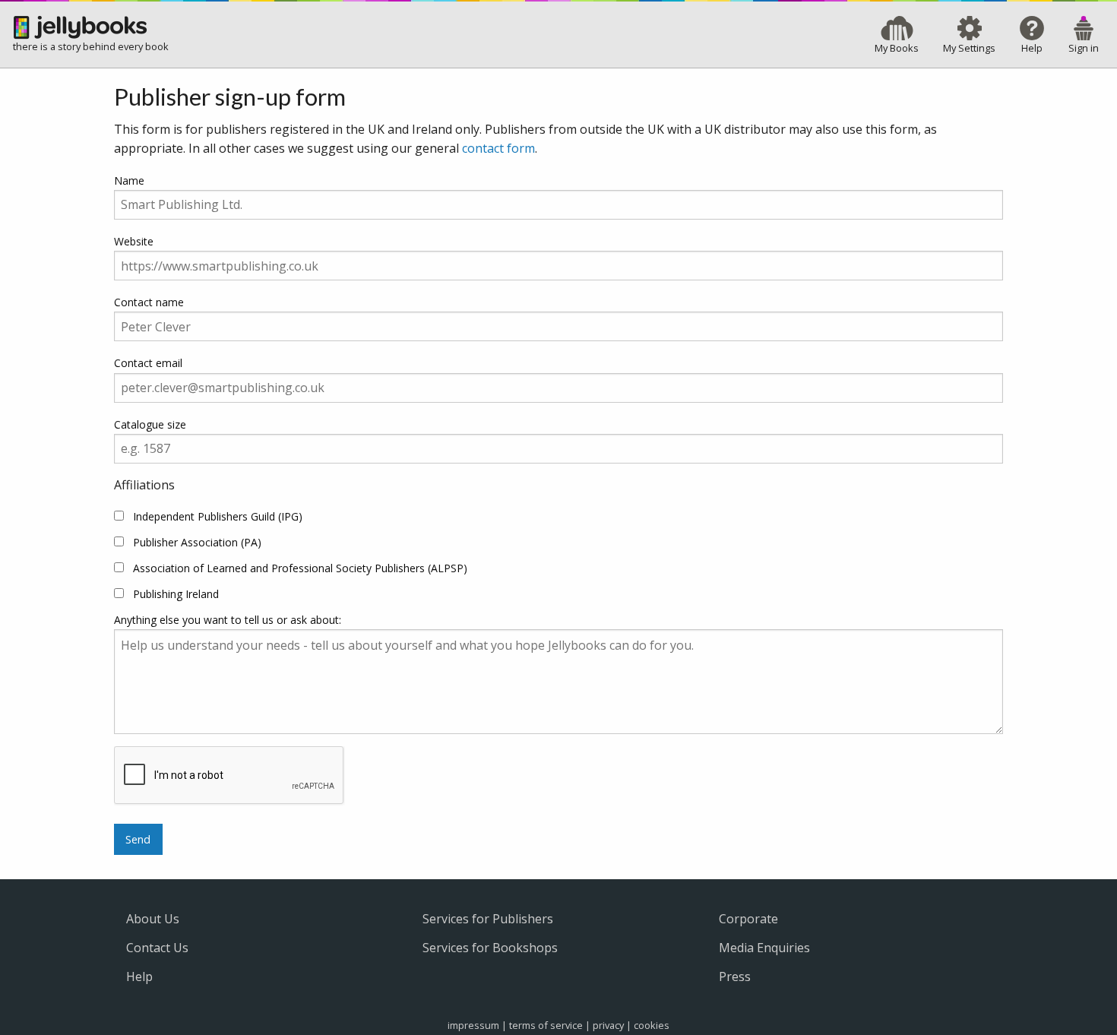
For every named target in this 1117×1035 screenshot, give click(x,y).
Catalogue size (150, 424)
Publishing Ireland (176, 594)
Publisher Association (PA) (197, 542)
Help (139, 976)
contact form (498, 148)
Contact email (148, 363)
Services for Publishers (487, 918)
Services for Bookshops (490, 947)
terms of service (546, 1025)
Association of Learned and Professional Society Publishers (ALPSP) (300, 568)
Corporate (748, 918)
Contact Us (157, 947)
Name (129, 180)
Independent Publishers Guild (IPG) (217, 516)
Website (133, 241)
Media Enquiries (764, 947)
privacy (608, 1025)
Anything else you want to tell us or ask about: (227, 619)
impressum (473, 1025)
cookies (651, 1025)
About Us (152, 918)
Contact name (149, 302)
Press (735, 976)
